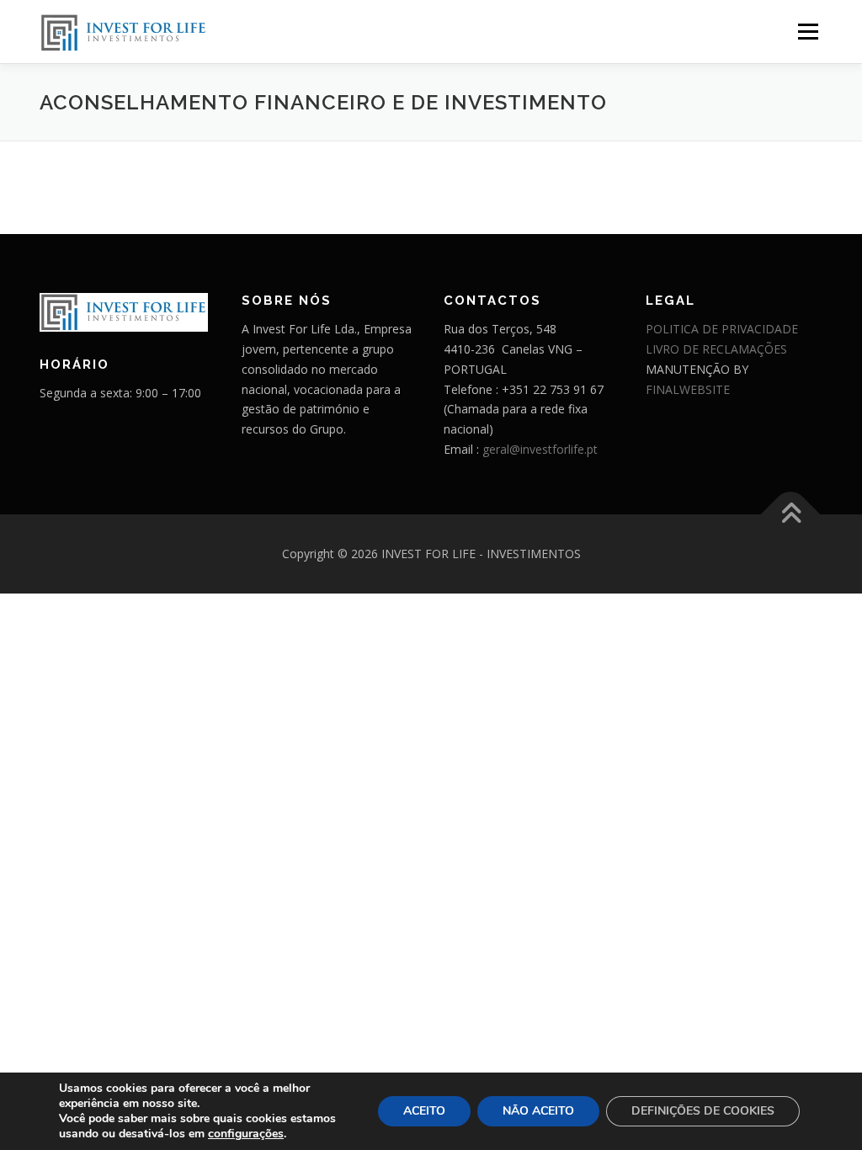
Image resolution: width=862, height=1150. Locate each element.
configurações (246, 1134)
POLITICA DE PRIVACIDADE (722, 329)
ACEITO (424, 1111)
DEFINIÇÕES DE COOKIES (702, 1111)
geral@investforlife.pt (540, 449)
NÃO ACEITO (538, 1111)
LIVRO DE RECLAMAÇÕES (716, 349)
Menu (807, 32)
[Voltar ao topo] (791, 514)
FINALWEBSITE (688, 389)
